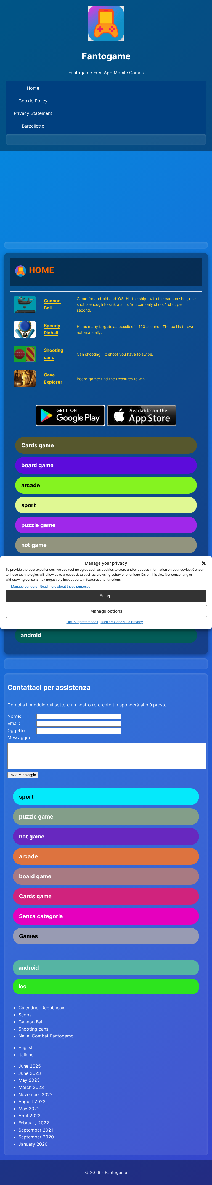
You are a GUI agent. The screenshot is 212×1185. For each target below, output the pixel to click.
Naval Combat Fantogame (45, 1036)
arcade (30, 485)
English (25, 1047)
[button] (203, 563)
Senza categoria (41, 916)
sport (28, 505)
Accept (106, 595)
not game (34, 545)
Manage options (106, 611)
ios (22, 986)
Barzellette (33, 126)
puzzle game (38, 525)
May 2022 (29, 1108)
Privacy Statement (33, 113)
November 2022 (35, 1094)
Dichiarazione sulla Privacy (122, 622)
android (31, 635)
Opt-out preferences (82, 622)
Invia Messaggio (23, 775)
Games (28, 936)
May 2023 (29, 1080)
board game (37, 465)
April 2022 (29, 1115)
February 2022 (33, 1122)
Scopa (25, 1015)
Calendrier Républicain (41, 1007)
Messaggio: (19, 737)
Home (33, 88)
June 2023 (29, 1073)
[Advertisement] (106, 192)
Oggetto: (16, 730)
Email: (13, 723)
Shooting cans (33, 1029)
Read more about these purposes (65, 586)
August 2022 (32, 1101)
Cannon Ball (30, 1021)
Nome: (14, 716)
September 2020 (36, 1137)
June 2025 (29, 1066)
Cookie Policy (32, 101)
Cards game (37, 445)
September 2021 (35, 1130)
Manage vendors (24, 586)
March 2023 (31, 1087)
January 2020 (32, 1144)
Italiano (26, 1054)
